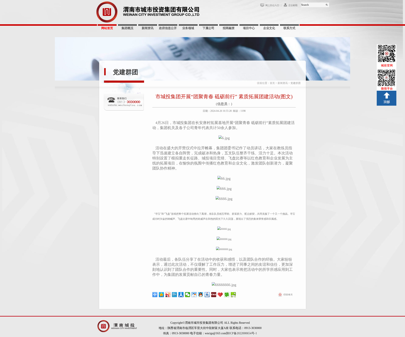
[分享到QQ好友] (200, 294)
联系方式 (289, 28)
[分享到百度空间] (233, 294)
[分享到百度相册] (194, 294)
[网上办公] (270, 6)
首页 (272, 83)
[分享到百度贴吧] (207, 294)
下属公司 (208, 28)
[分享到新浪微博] (168, 294)
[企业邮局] (291, 6)
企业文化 (269, 28)
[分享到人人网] (181, 294)
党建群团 (125, 72)
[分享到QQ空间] (161, 294)
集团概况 (127, 28)
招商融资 (229, 28)
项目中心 (249, 28)
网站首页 (107, 28)
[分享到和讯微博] (213, 294)
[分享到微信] (187, 294)
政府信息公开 (168, 28)
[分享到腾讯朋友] (227, 294)
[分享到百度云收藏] (220, 294)
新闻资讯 (148, 28)
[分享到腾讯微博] (174, 294)
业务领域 (188, 28)
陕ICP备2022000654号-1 (241, 333)
